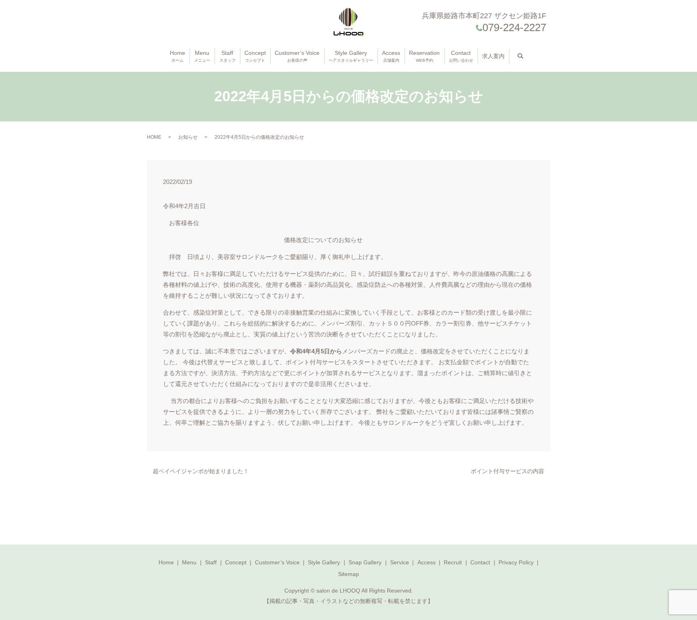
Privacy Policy (516, 562)
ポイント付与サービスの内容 (507, 471)
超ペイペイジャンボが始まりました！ (201, 471)
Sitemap (348, 574)
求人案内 (493, 56)
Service (399, 562)
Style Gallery (351, 56)
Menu (202, 56)
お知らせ (188, 137)
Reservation (424, 56)
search (526, 56)
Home (177, 56)
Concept (255, 56)
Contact (461, 56)
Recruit (453, 562)
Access (391, 56)
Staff (227, 56)
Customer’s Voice (297, 56)
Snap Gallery (365, 562)
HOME (154, 137)
